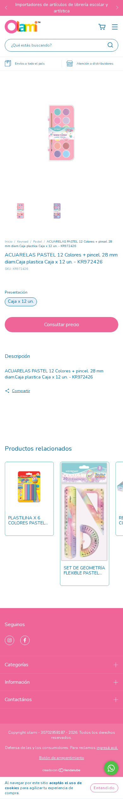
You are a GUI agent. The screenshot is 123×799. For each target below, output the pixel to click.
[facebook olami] (25, 640)
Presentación (16, 292)
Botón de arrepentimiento (61, 757)
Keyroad (22, 241)
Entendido (104, 787)
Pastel (37, 241)
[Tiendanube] (61, 771)
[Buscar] (110, 45)
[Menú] (115, 27)
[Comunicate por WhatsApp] (111, 768)
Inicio (8, 241)
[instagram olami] (9, 640)
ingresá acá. (107, 747)
